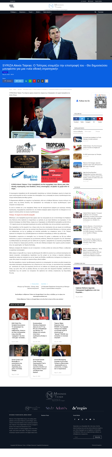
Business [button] (22, 12)
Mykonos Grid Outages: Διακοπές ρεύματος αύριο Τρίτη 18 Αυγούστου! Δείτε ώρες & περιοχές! (92, 164)
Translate (100, 12)
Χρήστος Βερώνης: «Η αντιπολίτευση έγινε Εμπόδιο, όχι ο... (87, 290)
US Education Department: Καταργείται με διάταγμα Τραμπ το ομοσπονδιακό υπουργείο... (55, 287)
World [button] (38, 12)
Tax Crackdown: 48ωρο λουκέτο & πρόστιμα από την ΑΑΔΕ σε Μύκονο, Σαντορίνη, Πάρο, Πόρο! (92, 240)
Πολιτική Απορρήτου (97, 445)
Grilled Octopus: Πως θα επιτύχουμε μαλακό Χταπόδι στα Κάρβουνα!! (92, 146)
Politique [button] (13, 12)
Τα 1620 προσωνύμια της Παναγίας (92, 154)
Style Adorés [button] (47, 12)
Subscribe (97, 437)
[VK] (94, 118)
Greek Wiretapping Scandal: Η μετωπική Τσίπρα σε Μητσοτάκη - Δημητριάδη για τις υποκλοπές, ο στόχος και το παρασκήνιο (61, 364)
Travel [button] (31, 12)
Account (84, 1)
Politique (14, 89)
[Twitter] (82, 118)
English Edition (98, 1)
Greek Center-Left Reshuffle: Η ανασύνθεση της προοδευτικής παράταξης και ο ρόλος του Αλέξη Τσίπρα (17, 365)
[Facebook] (76, 118)
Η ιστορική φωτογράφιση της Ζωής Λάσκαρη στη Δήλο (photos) (92, 138)
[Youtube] (100, 118)
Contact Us (12, 1)
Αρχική (10, 89)
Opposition (5, 72)
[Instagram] (88, 118)
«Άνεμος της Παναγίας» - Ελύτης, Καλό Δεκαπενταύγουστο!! (28, 287)
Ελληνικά (91, 1)
